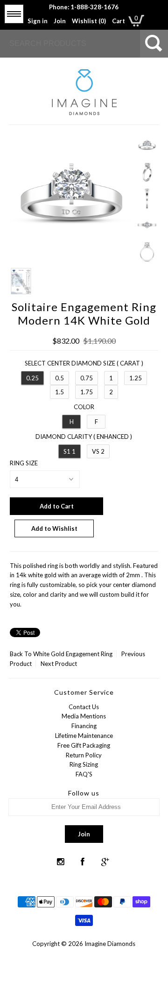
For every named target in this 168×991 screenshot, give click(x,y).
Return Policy (84, 755)
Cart (118, 21)
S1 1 (69, 451)
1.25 (135, 378)
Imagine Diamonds (109, 943)
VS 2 (98, 451)
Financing (84, 726)
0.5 (59, 378)
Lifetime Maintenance (84, 735)
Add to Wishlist (54, 528)
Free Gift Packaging (83, 745)
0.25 (32, 378)
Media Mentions (84, 716)
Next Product (59, 663)
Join (60, 21)
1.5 (59, 392)
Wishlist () (89, 21)
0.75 (86, 378)
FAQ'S (84, 774)
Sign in (38, 21)
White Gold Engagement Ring (72, 654)
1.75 (86, 392)
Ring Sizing (84, 764)
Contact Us (84, 707)
